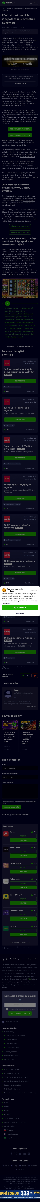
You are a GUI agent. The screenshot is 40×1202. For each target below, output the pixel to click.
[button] (34, 590)
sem (9, 603)
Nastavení (20, 613)
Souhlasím (21, 607)
